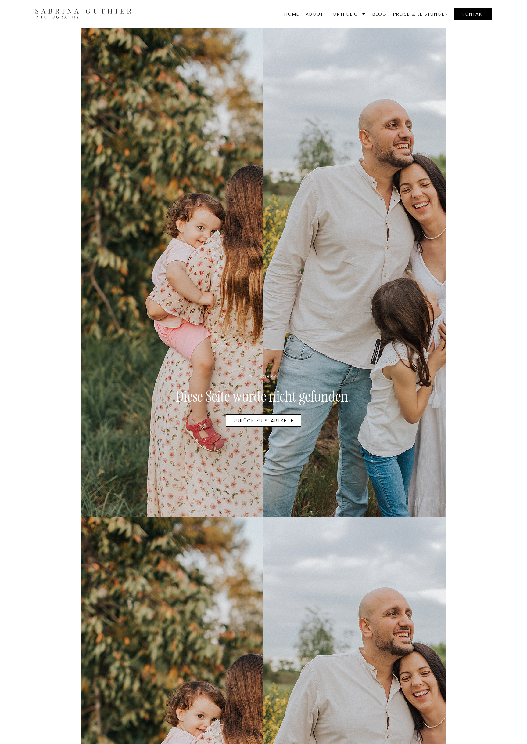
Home (291, 14)
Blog (379, 14)
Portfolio (344, 14)
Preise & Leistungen (420, 14)
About (314, 14)
